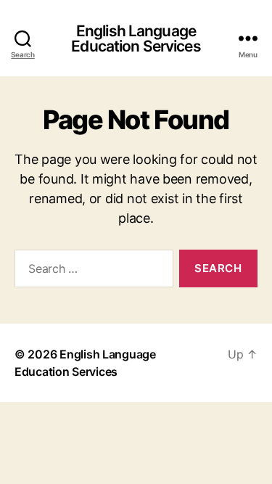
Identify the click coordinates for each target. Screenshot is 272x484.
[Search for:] (91, 271)
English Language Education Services (135, 38)
